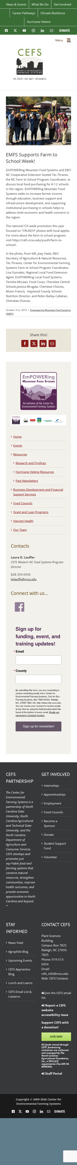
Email (20, 651)
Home (17, 437)
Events (17, 445)
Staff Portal (53, 1073)
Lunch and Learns (20, 983)
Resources (20, 454)
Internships (51, 785)
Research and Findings (31, 463)
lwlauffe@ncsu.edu (24, 579)
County (21, 670)
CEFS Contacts (58, 978)
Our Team (20, 530)
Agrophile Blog (18, 952)
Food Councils (22, 503)
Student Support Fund (55, 845)
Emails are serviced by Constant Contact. (37, 714)
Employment (52, 803)
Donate (49, 835)
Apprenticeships (55, 794)
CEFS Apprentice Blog (19, 971)
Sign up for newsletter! (38, 726)
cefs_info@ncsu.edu (54, 974)
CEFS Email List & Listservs (20, 994)
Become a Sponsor (50, 823)
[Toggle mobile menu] (69, 40)
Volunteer (50, 857)
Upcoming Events (20, 960)
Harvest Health (23, 521)
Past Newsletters (27, 481)
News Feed (15, 943)
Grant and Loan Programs (30, 512)
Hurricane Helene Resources (35, 472)
